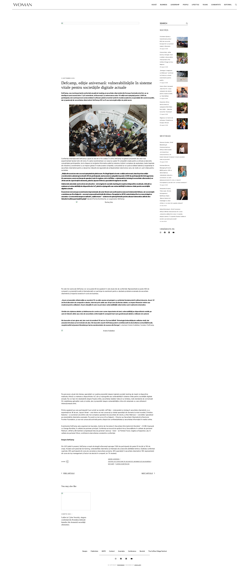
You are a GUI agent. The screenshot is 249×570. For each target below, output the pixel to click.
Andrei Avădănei (113, 459)
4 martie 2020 (66, 514)
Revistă (142, 551)
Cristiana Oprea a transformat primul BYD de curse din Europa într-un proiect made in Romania (167, 41)
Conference (132, 551)
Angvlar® (137, 565)
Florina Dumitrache (122, 464)
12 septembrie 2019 (67, 78)
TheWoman (120, 565)
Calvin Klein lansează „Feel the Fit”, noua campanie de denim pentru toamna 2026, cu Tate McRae (166, 91)
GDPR (104, 551)
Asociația (121, 551)
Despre (84, 551)
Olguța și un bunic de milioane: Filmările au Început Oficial (166, 120)
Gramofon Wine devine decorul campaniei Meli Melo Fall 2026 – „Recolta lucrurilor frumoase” (166, 106)
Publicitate (94, 551)
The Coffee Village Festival (157, 551)
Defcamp (111, 464)
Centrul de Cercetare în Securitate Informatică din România (129, 461)
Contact (112, 551)
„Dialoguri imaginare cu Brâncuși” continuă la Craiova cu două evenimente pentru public (166, 75)
